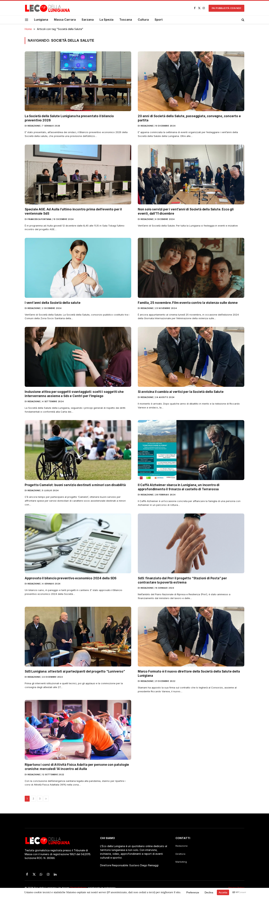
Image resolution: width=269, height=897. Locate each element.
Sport (159, 19)
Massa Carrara (65, 19)
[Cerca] (242, 20)
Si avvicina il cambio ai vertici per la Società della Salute (181, 392)
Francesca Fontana (39, 219)
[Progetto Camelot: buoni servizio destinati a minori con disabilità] (78, 450)
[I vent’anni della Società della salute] (78, 268)
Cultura (143, 19)
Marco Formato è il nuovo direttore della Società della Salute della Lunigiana (189, 673)
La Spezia (106, 19)
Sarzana (88, 19)
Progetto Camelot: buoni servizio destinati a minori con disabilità (75, 485)
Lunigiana (41, 19)
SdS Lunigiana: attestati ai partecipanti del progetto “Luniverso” (75, 671)
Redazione (34, 126)
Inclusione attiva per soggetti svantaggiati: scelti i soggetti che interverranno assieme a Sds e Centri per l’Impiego (74, 394)
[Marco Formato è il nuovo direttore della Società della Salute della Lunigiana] (191, 636)
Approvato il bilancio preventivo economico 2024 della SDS (70, 578)
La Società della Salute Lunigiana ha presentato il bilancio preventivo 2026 (69, 118)
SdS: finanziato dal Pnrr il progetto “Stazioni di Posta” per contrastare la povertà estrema (182, 580)
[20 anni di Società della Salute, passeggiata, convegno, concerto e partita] (191, 81)
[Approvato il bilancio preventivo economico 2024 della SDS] (78, 543)
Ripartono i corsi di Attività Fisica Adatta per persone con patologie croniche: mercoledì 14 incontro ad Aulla (77, 767)
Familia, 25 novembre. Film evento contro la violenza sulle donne (188, 303)
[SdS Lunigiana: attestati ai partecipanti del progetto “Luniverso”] (78, 636)
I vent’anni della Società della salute (53, 303)
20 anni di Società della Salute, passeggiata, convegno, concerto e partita (189, 118)
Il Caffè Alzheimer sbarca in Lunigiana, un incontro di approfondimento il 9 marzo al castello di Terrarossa (178, 487)
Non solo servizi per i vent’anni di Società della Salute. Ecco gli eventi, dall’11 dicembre (186, 211)
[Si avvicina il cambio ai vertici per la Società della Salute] (191, 357)
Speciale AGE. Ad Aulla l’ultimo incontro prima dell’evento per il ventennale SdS (73, 211)
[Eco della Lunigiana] (47, 8)
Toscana (125, 19)
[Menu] (26, 19)
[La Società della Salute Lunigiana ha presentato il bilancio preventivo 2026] (78, 81)
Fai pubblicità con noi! (226, 8)
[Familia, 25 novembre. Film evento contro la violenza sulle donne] (191, 268)
